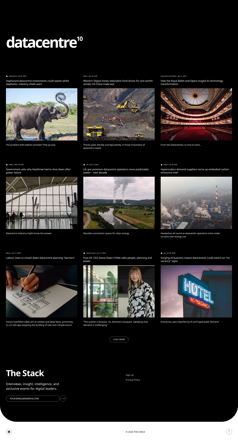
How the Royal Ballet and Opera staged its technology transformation (192, 82)
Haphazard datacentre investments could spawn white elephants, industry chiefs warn (37, 82)
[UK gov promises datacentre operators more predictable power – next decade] (119, 203)
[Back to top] (229, 432)
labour (8, 253)
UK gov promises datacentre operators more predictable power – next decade (116, 171)
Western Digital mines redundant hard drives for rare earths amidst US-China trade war (118, 82)
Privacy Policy (133, 379)
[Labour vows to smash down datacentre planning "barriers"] (41, 291)
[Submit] (63, 399)
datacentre (13, 76)
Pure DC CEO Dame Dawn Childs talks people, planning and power (117, 259)
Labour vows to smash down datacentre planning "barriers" (40, 257)
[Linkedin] (9, 432)
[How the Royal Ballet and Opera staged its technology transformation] (196, 114)
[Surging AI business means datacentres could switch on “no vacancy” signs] (196, 291)
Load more (119, 339)
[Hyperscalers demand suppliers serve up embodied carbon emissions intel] (196, 203)
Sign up (130, 374)
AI (87, 165)
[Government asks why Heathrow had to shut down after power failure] (41, 203)
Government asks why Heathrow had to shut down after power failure (38, 171)
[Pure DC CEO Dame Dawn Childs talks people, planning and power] (119, 291)
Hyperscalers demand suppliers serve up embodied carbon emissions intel (195, 171)
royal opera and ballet (168, 76)
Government (91, 253)
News (85, 76)
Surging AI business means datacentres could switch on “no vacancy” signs (195, 259)
